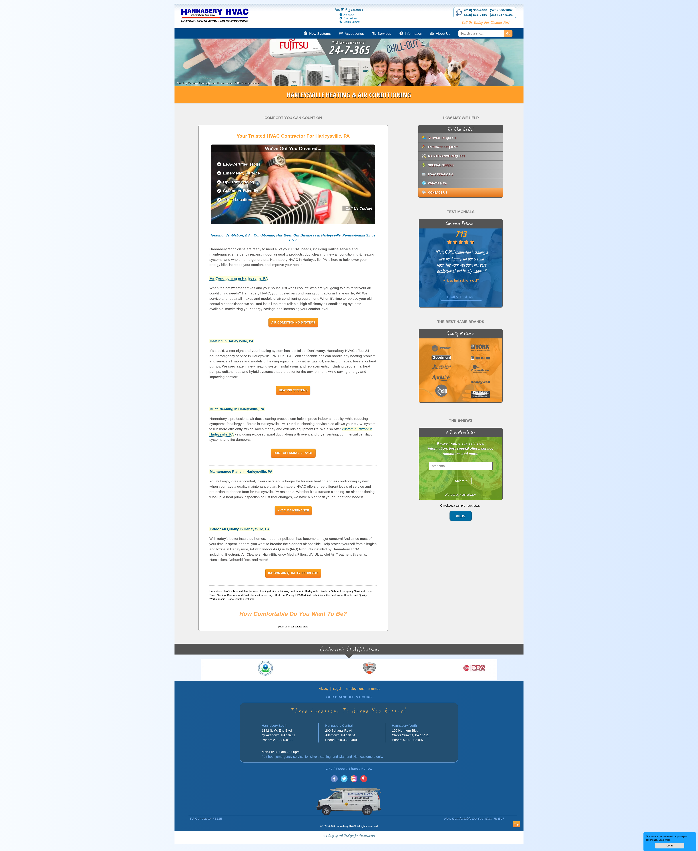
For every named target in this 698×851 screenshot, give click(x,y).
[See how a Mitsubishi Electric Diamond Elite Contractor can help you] (282, 668)
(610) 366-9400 (475, 10)
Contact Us (437, 192)
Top (516, 824)
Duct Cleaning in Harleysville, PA (237, 409)
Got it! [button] (670, 846)
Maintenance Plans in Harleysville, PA (241, 471)
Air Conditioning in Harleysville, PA (239, 278)
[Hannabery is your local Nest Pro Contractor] (386, 668)
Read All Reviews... (461, 297)
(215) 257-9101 (501, 15)
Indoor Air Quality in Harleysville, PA (240, 529)
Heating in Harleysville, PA (232, 341)
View (461, 516)
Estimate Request (443, 147)
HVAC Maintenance (293, 510)
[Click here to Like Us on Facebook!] (334, 780)
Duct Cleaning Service (293, 453)
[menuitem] (489, 33)
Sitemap (374, 689)
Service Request (442, 138)
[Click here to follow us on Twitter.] (344, 780)
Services (384, 33)
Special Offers (441, 165)
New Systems (320, 33)
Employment (355, 689)
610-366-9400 (346, 740)
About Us (443, 33)
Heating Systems (293, 390)
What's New (437, 183)
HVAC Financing (441, 174)
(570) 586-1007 (501, 10)
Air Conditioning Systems (293, 322)
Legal (337, 689)
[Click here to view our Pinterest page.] (364, 780)
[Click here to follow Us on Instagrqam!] (354, 780)
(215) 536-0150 (475, 15)
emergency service (290, 756)
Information (413, 33)
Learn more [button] (664, 840)
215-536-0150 (283, 740)
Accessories (354, 33)
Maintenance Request (446, 156)
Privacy (323, 689)
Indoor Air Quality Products (293, 573)
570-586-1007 (413, 740)
